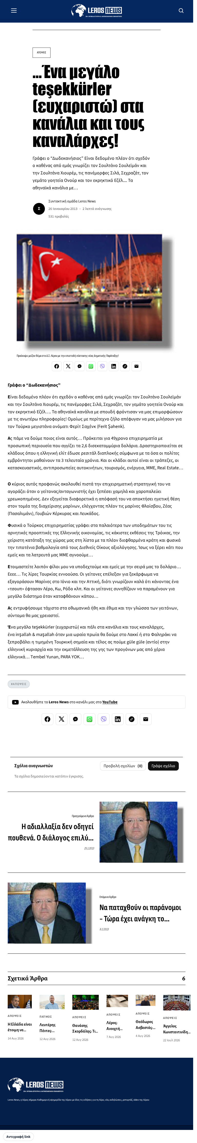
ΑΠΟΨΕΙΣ (41, 52)
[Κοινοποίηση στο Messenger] (79, 366)
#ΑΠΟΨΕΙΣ (18, 684)
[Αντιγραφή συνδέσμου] (125, 366)
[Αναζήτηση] (181, 10)
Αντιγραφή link (18, 1136)
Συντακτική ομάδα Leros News (72, 201)
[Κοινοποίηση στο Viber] (102, 366)
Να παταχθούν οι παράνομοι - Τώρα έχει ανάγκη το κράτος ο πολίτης (140, 914)
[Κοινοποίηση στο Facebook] (57, 366)
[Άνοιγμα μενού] (14, 10)
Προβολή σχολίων (123, 766)
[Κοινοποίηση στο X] (68, 366)
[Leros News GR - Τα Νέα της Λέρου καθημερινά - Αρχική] (96, 10)
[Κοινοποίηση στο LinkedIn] (114, 366)
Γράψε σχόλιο (163, 766)
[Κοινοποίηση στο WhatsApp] (91, 366)
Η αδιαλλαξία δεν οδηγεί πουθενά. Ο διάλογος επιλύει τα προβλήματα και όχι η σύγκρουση (51, 833)
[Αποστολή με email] (136, 366)
